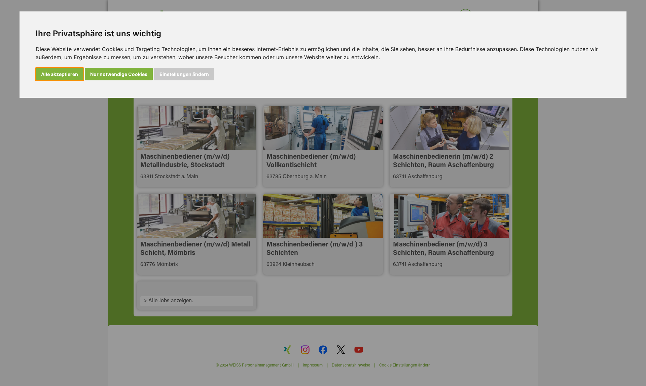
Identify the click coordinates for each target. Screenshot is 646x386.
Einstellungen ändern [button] (184, 74)
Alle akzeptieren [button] (59, 74)
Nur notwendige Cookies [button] (118, 74)
